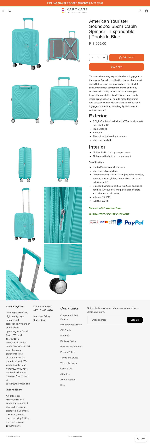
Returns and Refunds (71, 346)
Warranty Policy (68, 363)
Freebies (65, 335)
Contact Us (66, 368)
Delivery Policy (68, 341)
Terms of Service (69, 357)
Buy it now (116, 66)
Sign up (135, 319)
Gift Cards (65, 330)
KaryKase (16, 436)
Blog (62, 385)
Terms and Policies (75, 436)
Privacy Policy (67, 352)
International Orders (71, 324)
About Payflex (67, 379)
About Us (65, 374)
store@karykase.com (19, 383)
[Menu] (3, 10)
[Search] (9, 11)
